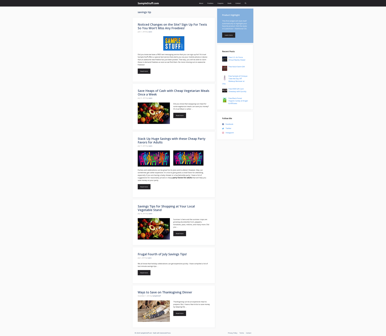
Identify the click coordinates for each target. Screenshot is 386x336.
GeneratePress (165, 333)
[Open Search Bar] (245, 3)
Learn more (229, 35)
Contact (238, 3)
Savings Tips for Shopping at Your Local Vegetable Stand (166, 208)
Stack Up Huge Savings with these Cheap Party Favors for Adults (171, 140)
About (201, 3)
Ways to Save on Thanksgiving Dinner (165, 292)
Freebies (210, 3)
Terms (241, 333)
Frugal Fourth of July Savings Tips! (162, 254)
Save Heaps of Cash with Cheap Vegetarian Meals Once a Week (173, 92)
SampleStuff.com (148, 3)
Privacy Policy (232, 333)
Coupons (220, 3)
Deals (229, 3)
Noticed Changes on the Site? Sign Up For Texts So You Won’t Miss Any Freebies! (172, 26)
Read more (144, 71)
